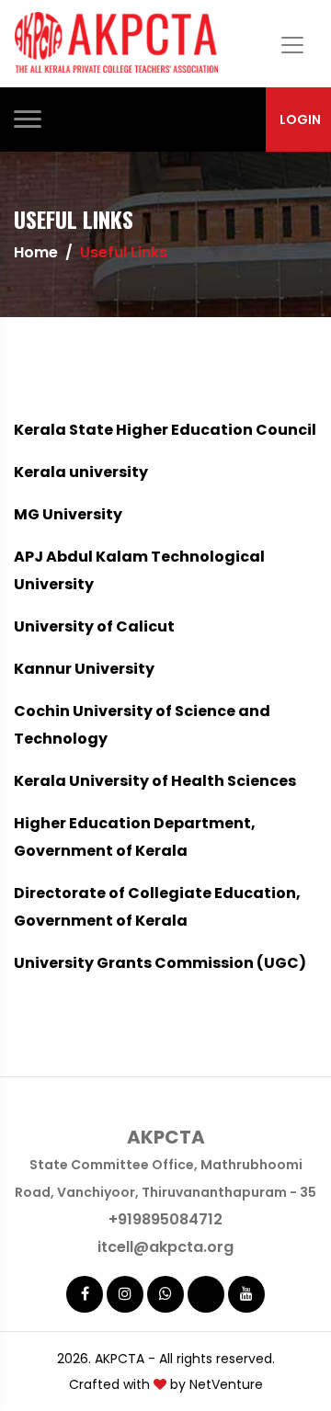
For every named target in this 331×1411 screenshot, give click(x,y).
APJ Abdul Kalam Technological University (139, 570)
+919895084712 (165, 1219)
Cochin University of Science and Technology (142, 724)
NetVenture (226, 1384)
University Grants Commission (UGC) (160, 962)
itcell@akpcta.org (165, 1246)
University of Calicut (94, 626)
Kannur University (84, 668)
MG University (68, 514)
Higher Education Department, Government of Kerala (135, 837)
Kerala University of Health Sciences (155, 780)
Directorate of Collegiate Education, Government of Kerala (157, 906)
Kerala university (81, 472)
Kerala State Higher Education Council (165, 429)
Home (36, 252)
